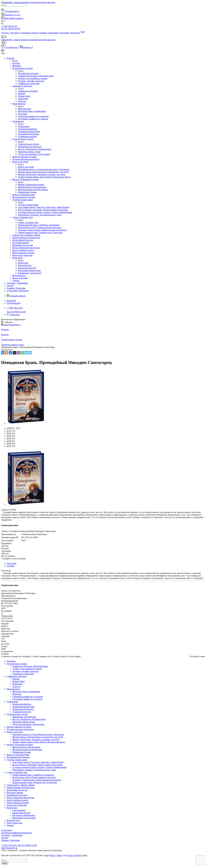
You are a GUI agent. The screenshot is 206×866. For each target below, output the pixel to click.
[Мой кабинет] (2, 51)
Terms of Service (74, 855)
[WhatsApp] (22, 352)
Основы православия (28, 205)
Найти (4, 863)
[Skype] (26, 352)
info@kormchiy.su (12, 325)
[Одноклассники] (6, 352)
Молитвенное (24, 109)
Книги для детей (26, 167)
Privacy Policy (56, 855)
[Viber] (18, 352)
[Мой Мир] (10, 352)
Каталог (16, 63)
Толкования (23, 126)
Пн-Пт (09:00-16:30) (10, 29)
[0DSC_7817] (26, 423)
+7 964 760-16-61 (9, 26)
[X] (14, 352)
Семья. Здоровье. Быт (28, 222)
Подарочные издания (28, 73)
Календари (23, 263)
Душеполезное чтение (28, 144)
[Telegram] (30, 352)
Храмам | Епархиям (10, 840)
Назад (15, 61)
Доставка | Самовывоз (11, 835)
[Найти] (2, 8)
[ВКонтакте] (2, 352)
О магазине (6, 830)
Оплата (4, 838)
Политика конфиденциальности (16, 832)
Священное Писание (28, 91)
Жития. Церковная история (31, 184)
